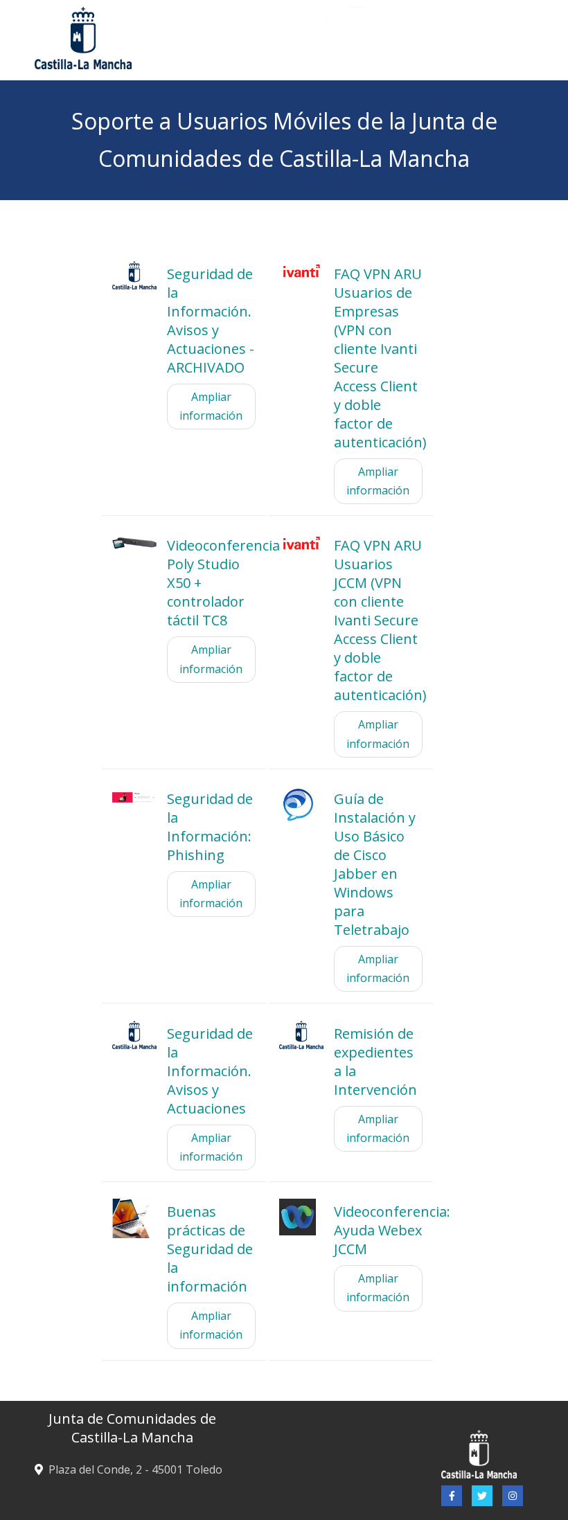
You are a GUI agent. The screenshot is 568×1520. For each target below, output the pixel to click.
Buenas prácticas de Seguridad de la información (210, 1249)
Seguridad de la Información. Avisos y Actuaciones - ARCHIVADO (210, 321)
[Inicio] (428, 36)
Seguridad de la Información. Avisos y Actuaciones (210, 1071)
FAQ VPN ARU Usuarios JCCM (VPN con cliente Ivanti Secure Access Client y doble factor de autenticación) (380, 620)
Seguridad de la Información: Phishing (210, 826)
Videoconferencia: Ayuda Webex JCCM (392, 1230)
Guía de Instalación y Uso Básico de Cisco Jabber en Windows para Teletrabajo (375, 864)
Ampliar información (210, 406)
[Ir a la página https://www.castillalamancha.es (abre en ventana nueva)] (83, 36)
